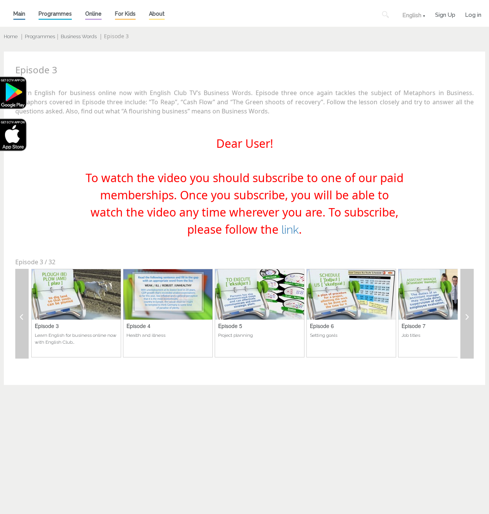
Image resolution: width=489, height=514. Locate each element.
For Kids (125, 14)
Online (93, 14)
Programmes (55, 14)
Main (19, 14)
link (290, 229)
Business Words (79, 36)
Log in (473, 13)
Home (11, 36)
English (411, 15)
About (157, 14)
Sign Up (445, 13)
